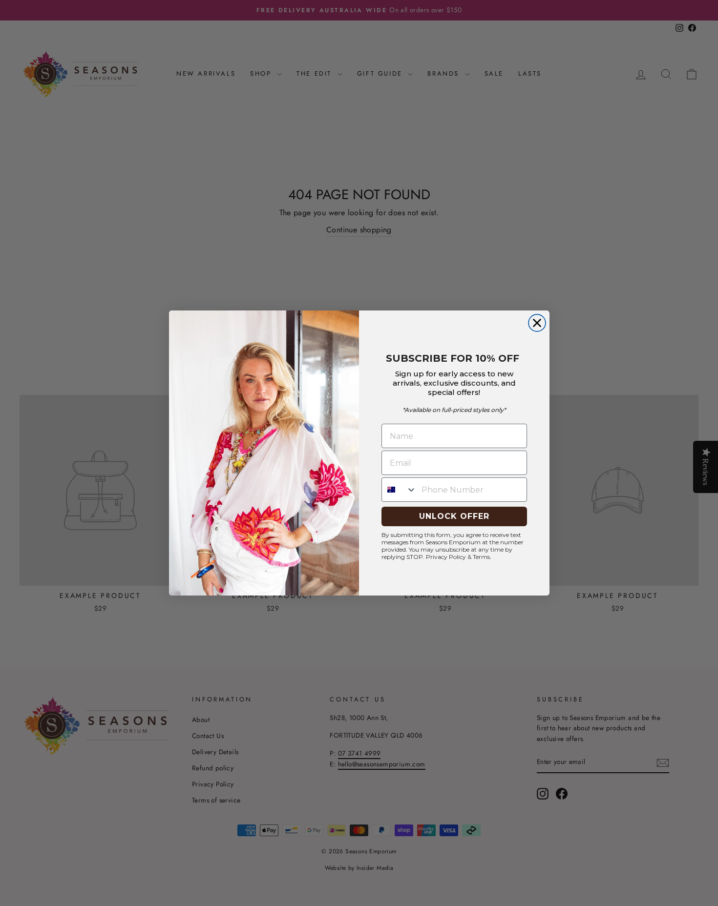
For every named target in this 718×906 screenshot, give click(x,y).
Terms (481, 556)
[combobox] (399, 489)
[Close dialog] (537, 322)
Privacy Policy (446, 556)
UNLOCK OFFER (454, 516)
